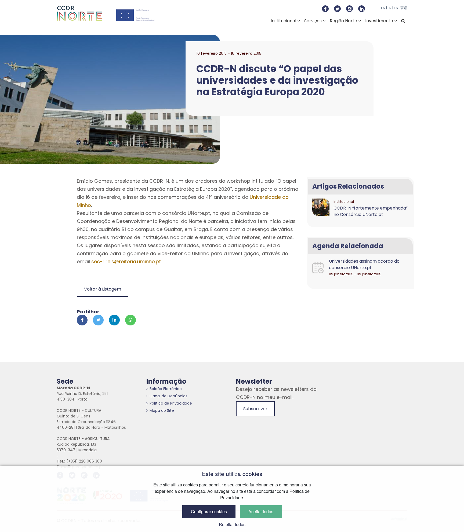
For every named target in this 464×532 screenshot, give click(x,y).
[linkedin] (361, 8)
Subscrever (255, 409)
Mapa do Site (162, 410)
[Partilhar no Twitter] (98, 320)
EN (383, 7)
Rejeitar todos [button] (232, 524)
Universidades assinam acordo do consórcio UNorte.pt (364, 264)
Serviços (313, 21)
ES (396, 7)
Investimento (379, 21)
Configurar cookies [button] (209, 511)
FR (390, 7)
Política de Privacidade (171, 403)
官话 (403, 7)
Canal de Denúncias (168, 396)
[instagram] (349, 8)
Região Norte (344, 21)
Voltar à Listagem (102, 289)
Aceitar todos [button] (260, 511)
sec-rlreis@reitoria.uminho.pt (126, 261)
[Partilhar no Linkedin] (114, 320)
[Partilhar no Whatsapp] (130, 320)
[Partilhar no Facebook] (82, 320)
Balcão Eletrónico (166, 388)
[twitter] (337, 8)
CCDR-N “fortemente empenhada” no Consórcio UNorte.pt (371, 211)
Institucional (284, 21)
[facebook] (325, 8)
